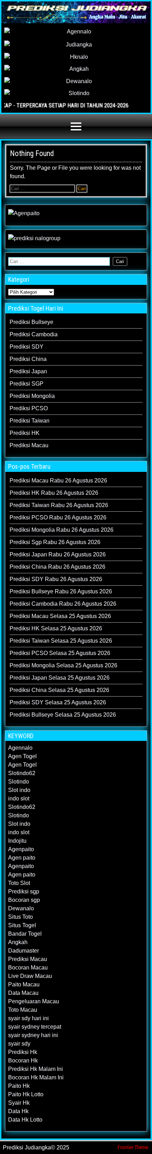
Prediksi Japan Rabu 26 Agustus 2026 (58, 554)
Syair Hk (19, 1103)
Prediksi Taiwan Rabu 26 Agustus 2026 (59, 505)
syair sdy (19, 1044)
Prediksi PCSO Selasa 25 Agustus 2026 (60, 653)
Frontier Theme (133, 1147)
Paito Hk (19, 1086)
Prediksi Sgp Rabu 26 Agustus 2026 (55, 542)
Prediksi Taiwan (29, 421)
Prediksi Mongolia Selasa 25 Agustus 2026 (63, 665)
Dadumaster (23, 951)
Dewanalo (21, 908)
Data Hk (18, 1111)
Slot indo (19, 790)
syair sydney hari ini (33, 1035)
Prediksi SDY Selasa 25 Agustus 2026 (58, 702)
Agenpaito (21, 849)
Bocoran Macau (28, 968)
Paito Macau (24, 984)
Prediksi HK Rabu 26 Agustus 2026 (54, 493)
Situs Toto (20, 917)
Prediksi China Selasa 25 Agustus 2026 (59, 690)
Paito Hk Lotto (25, 1094)
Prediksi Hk (22, 1052)
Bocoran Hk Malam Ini (36, 1077)
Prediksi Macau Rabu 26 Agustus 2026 (58, 481)
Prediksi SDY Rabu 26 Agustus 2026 (56, 579)
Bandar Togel (25, 934)
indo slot (18, 798)
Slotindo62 (21, 773)
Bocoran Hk (23, 1060)
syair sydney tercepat (34, 1027)
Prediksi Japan (28, 371)
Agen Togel (22, 756)
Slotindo (18, 782)
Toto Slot (19, 883)
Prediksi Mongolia (32, 396)
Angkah (18, 942)
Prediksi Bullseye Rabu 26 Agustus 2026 (61, 591)
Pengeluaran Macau (33, 1001)
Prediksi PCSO (29, 408)
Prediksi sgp (23, 891)
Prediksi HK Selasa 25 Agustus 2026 (56, 628)
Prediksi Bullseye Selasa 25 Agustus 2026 (63, 715)
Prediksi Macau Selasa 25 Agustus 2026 (60, 616)
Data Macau (23, 993)
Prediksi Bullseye (31, 322)
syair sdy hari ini (28, 1018)
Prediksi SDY (26, 347)
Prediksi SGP (26, 384)
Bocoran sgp (24, 900)
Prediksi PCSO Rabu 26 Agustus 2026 (58, 517)
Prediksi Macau (29, 445)
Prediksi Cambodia (34, 334)
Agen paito (21, 858)
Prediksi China (28, 359)
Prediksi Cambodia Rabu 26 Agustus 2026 (63, 604)
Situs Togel (22, 925)
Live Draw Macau (30, 976)
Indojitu (17, 841)
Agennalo (20, 748)
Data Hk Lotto (25, 1120)
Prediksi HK (25, 433)
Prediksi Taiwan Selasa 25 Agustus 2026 (61, 641)
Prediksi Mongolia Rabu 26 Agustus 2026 (61, 530)
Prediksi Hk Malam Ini (35, 1069)
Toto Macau (22, 1010)
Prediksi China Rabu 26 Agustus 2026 (57, 567)
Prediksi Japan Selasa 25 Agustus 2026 (60, 678)
